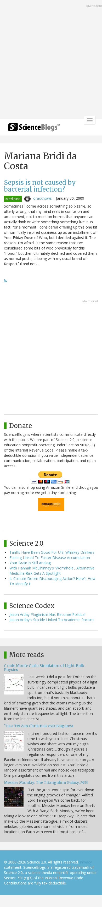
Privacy (86, 862)
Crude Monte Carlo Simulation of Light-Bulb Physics (44, 667)
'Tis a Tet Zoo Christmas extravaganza (38, 726)
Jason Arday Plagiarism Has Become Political (47, 614)
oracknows (42, 198)
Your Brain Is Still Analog (30, 562)
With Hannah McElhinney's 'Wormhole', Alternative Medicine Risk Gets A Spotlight (51, 571)
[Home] (34, 128)
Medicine (12, 198)
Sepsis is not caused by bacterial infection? (40, 185)
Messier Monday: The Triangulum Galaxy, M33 (46, 782)
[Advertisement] (51, 60)
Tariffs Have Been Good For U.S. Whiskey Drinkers (51, 552)
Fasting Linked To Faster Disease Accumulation (49, 557)
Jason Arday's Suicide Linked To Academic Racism (51, 619)
